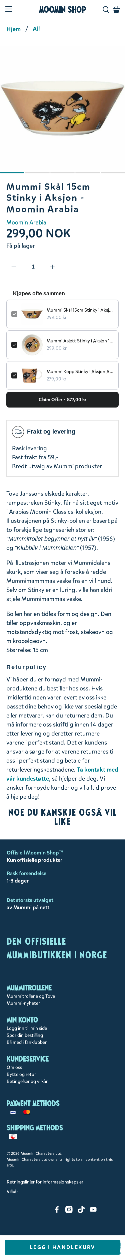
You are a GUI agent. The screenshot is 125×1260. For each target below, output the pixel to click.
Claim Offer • (62, 400)
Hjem (13, 29)
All (36, 29)
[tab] (12, 173)
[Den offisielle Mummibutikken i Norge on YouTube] (93, 1211)
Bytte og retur (21, 1074)
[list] (62, 111)
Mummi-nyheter (23, 1003)
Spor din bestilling (25, 1035)
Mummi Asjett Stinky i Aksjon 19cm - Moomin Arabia (80, 341)
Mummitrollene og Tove (31, 996)
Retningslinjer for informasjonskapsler (45, 1182)
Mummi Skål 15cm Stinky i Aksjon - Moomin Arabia (80, 310)
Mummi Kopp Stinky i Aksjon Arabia (80, 371)
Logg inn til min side (27, 1028)
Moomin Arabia (26, 222)
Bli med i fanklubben (27, 1042)
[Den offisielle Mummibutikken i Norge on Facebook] (57, 1211)
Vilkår (12, 1192)
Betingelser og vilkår (27, 1081)
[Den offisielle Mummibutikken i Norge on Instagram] (69, 1211)
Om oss (14, 1067)
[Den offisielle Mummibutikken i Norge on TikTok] (81, 1211)
